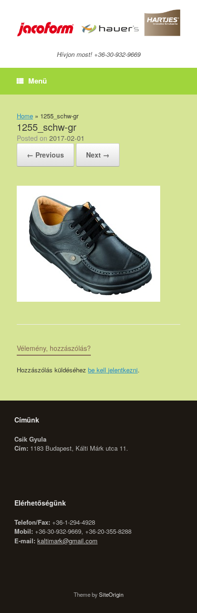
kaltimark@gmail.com (67, 540)
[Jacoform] (98, 23)
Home (25, 115)
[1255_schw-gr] (88, 298)
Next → (97, 154)
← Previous (45, 154)
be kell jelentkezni (113, 369)
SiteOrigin (111, 594)
